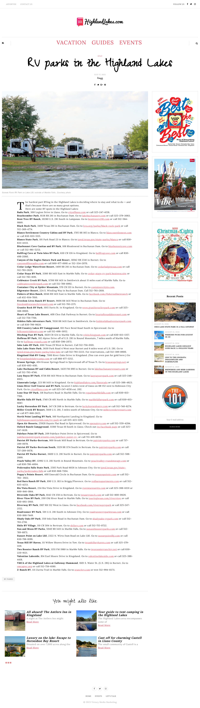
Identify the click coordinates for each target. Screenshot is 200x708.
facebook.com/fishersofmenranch (108, 294)
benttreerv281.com (98, 219)
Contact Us (26, 4)
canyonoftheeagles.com (30, 263)
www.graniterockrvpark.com (98, 307)
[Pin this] (105, 84)
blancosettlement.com (119, 232)
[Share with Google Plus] (101, 84)
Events (130, 42)
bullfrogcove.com (105, 253)
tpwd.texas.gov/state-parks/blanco (98, 239)
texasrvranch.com (91, 494)
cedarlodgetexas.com (110, 266)
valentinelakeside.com (101, 556)
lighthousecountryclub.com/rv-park (38, 420)
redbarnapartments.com (105, 481)
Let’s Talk (111, 696)
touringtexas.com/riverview (105, 498)
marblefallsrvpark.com (101, 399)
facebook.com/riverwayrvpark (94, 505)
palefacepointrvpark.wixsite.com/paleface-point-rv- (47, 437)
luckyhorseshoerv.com (95, 406)
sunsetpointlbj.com (109, 535)
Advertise (11, 4)
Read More (33, 621)
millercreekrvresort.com (117, 409)
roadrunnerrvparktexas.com (105, 512)
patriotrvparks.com (104, 440)
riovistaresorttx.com (93, 488)
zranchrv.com (82, 569)
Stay (100, 56)
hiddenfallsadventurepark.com (113, 321)
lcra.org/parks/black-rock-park (101, 225)
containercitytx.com (102, 287)
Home (88, 696)
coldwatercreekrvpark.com (32, 283)
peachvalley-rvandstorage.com (108, 460)
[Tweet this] (98, 84)
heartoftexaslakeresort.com (111, 314)
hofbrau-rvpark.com (35, 341)
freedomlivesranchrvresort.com (35, 304)
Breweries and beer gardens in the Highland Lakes (180, 371)
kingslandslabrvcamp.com (34, 358)
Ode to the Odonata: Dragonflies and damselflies (175, 359)
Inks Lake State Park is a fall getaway (174, 327)
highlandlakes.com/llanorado (91, 382)
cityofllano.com (77, 212)
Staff (100, 78)
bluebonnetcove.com (120, 246)
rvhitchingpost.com (94, 334)
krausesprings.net (115, 362)
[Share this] (95, 84)
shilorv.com (76, 525)
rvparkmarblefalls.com (98, 392)
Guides (103, 42)
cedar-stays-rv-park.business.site (107, 273)
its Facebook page (107, 426)
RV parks (8, 579)
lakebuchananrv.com (94, 215)
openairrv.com (98, 423)
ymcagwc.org (24, 566)
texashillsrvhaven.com (97, 542)
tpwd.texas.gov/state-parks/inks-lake (39, 351)
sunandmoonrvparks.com (100, 529)
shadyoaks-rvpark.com (105, 518)
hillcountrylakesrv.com (30, 331)
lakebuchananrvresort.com (110, 368)
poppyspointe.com (105, 474)
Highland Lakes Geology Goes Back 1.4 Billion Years (179, 347)
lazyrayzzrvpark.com (102, 375)
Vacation (71, 42)
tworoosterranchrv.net (104, 549)
